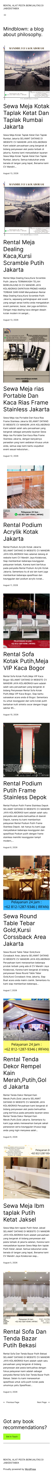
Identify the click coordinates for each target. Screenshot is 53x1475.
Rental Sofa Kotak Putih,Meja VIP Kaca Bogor (25, 661)
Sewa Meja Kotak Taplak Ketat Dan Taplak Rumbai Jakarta (26, 116)
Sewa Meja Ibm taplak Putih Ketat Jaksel (23, 1212)
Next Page (43, 1402)
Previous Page (11, 1402)
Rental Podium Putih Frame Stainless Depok (25, 790)
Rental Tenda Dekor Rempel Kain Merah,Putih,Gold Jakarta (24, 1073)
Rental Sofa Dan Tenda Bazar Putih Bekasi (24, 1338)
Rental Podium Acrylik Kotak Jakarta (22, 531)
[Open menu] (5, 15)
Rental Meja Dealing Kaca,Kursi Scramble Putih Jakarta (23, 256)
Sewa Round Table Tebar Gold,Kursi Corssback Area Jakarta (24, 930)
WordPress (30, 1469)
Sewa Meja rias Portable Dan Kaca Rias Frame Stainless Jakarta (26, 399)
